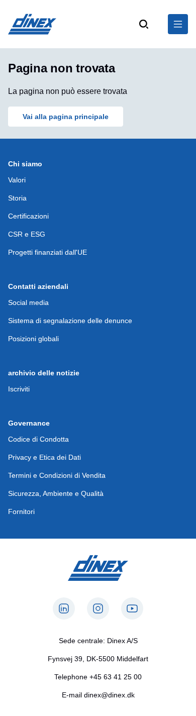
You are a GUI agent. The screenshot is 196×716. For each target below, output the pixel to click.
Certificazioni (28, 216)
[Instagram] (98, 608)
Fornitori (21, 511)
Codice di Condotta (38, 439)
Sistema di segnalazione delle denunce (70, 321)
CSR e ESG (26, 234)
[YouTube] (132, 608)
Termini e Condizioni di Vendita (57, 475)
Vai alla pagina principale (66, 117)
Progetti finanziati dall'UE (47, 252)
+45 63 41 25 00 (115, 677)
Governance (29, 423)
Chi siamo (25, 164)
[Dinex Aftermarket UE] (32, 24)
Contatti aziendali (38, 286)
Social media (28, 302)
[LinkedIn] (64, 608)
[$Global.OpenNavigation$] (178, 24)
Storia (17, 198)
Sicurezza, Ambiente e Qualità (56, 493)
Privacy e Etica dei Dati (44, 457)
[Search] (144, 24)
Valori (17, 180)
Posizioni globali (33, 339)
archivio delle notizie (43, 373)
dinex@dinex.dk (109, 695)
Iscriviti (19, 389)
